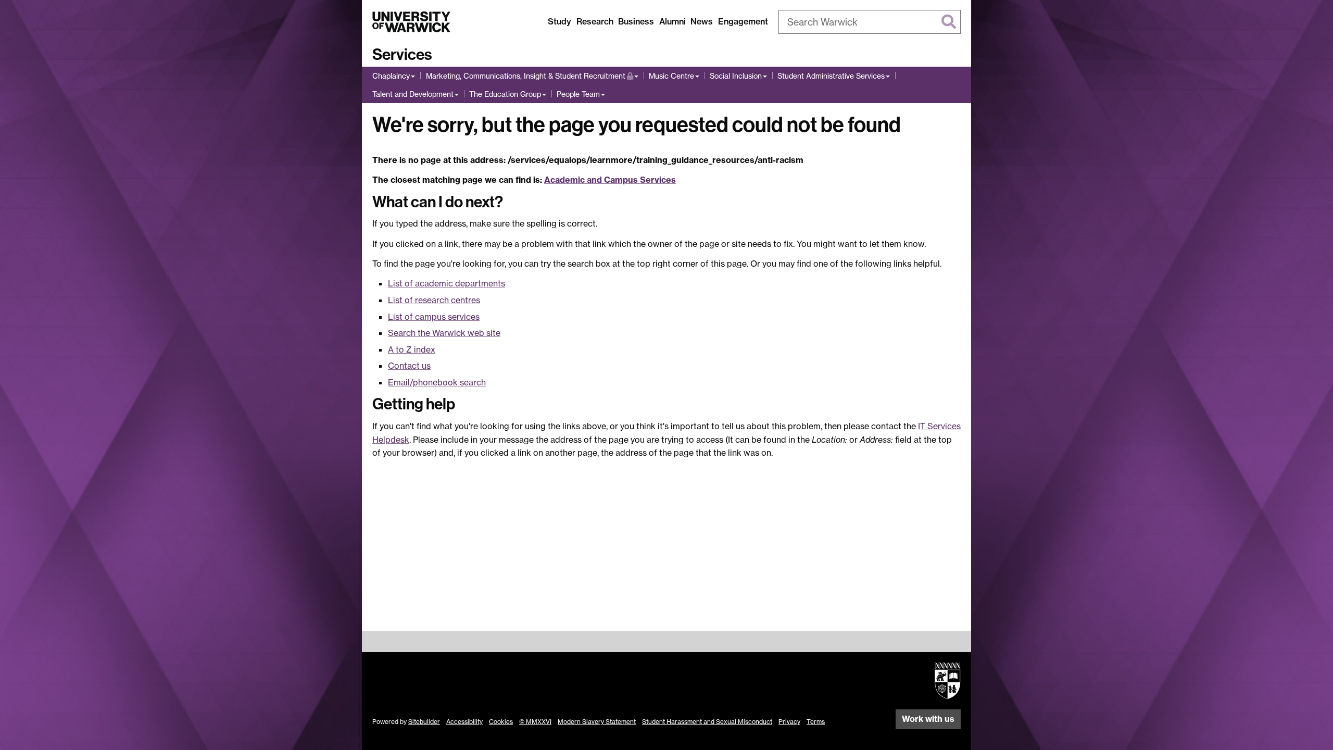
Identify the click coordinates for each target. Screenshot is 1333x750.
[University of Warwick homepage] (411, 22)
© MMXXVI (535, 722)
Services (402, 54)
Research (594, 21)
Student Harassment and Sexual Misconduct (707, 722)
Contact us (409, 365)
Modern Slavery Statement (597, 722)
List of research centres (434, 300)
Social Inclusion (736, 75)
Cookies (501, 722)
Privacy (789, 722)
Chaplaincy (391, 75)
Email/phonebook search (437, 382)
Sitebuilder (424, 722)
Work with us (928, 719)
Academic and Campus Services (610, 179)
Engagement (743, 21)
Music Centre (671, 75)
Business (636, 21)
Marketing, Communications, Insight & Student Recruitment (525, 75)
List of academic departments (446, 283)
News (701, 21)
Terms (816, 722)
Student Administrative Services (831, 75)
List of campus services (434, 316)
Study (559, 21)
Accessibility (464, 722)
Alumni (672, 21)
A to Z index (411, 349)
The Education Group (505, 94)
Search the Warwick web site (444, 333)
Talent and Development (413, 94)
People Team (578, 94)
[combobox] (869, 22)
